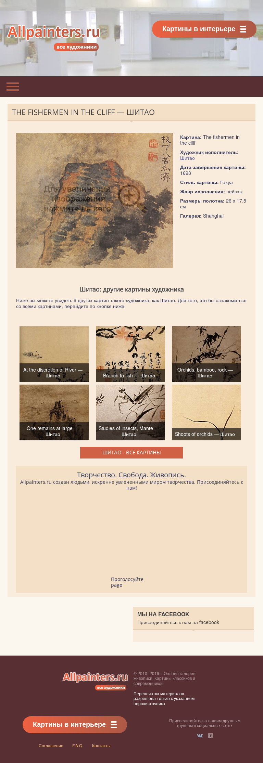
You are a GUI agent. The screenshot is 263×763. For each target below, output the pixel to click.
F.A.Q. (77, 745)
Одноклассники (210, 735)
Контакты (101, 745)
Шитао (187, 157)
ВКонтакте (200, 735)
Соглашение (51, 745)
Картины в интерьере (198, 28)
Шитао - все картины (131, 452)
